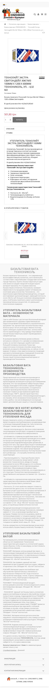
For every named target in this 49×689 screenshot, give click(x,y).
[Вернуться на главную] (5, 24)
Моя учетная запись (12, 665)
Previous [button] (5, 236)
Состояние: (8, 93)
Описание (10, 129)
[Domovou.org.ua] (17, 14)
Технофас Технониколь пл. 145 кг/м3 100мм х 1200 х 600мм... (24, 245)
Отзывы (9, 133)
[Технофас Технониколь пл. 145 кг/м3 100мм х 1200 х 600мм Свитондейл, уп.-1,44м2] (24, 228)
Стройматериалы (9, 650)
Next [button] (43, 236)
